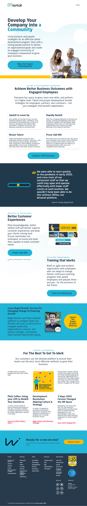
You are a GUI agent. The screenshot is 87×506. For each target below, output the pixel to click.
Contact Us (58, 460)
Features (10, 463)
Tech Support (35, 468)
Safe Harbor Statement (59, 473)
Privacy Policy (39, 503)
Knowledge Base (36, 464)
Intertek (58, 464)
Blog (45, 464)
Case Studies (35, 460)
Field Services (23, 476)
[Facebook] (57, 488)
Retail (21, 462)
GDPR (44, 503)
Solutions (10, 465)
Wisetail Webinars (48, 466)
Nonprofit (22, 468)
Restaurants (23, 460)
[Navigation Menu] (78, 5)
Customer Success (48, 460)
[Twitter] (61, 484)
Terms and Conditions (58, 469)
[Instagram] (61, 488)
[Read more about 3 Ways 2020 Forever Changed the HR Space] (68, 397)
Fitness (21, 464)
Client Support (35, 462)
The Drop (34, 466)
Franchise (22, 466)
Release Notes (35, 471)
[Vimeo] (61, 492)
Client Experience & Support (12, 470)
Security (58, 475)
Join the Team (59, 466)
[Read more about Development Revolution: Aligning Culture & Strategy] (43, 397)
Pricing (9, 468)
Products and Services (11, 461)
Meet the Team (59, 462)
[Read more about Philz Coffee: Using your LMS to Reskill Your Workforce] (18, 397)
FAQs (45, 462)
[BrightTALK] (57, 492)
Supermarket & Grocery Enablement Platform (23, 472)
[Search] (77, 5)
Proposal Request (12, 473)
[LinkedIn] (57, 484)
